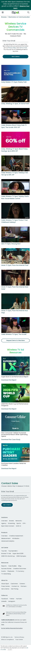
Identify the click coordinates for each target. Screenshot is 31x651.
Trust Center (19, 639)
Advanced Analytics (7, 541)
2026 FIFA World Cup (8, 556)
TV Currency (20, 571)
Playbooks (10, 571)
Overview (4, 521)
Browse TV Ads (6, 553)
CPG (24, 523)
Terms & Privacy (19, 637)
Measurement (5, 538)
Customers (14, 584)
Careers (22, 584)
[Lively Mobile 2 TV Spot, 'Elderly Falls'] (15, 73)
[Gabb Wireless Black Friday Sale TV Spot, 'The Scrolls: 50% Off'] (15, 116)
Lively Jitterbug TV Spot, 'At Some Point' (15, 104)
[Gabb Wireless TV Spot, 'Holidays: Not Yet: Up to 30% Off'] (15, 163)
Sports (19, 523)
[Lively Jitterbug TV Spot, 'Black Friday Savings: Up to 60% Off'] (15, 139)
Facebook (4, 599)
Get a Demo (5, 589)
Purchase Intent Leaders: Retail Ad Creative (13, 464)
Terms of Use (23, 48)
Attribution (15, 538)
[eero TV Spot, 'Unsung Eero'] (15, 234)
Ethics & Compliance (7, 639)
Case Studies (12, 566)
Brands (11, 521)
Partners (23, 586)
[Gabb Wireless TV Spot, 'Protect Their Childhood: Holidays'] (15, 211)
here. (2, 624)
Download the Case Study (10, 439)
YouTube (19, 599)
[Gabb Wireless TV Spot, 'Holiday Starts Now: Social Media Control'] (15, 187)
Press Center (5, 586)
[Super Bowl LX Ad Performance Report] (15, 365)
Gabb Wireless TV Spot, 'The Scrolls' (14, 334)
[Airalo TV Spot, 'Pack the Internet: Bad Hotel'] (15, 277)
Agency (3, 523)
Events (3, 571)
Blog (19, 566)
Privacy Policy (12, 48)
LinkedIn (4, 601)
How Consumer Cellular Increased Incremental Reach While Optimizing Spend (14, 434)
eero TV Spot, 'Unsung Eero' (11, 244)
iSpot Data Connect (7, 526)
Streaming (11, 523)
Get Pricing (14, 589)
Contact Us (15, 586)
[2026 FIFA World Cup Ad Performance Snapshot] (15, 393)
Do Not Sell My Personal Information (12, 628)
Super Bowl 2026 (18, 553)
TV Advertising (6, 574)
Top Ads (4, 551)
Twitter (12, 599)
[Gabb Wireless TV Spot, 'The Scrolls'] (15, 325)
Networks (18, 521)
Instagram (11, 601)
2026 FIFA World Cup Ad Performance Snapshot (14, 405)
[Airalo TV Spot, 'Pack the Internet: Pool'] (15, 256)
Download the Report (8, 380)
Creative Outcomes (19, 569)
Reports (4, 566)
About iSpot (5, 584)
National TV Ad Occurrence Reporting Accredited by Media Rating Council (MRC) (16, 613)
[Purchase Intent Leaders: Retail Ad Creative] (15, 452)
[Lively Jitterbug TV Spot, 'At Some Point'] (15, 94)
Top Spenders (12, 551)
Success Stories (6, 569)
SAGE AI (18, 526)
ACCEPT (10, 649)
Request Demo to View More (15, 340)
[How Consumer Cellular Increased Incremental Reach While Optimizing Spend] (15, 422)
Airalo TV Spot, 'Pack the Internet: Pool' (14, 265)
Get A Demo (15, 56)
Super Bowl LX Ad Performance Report (14, 377)
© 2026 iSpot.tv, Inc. (7, 637)
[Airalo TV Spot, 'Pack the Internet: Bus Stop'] (15, 301)
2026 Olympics (21, 556)
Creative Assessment (16, 536)
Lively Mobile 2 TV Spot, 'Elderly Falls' (14, 82)
